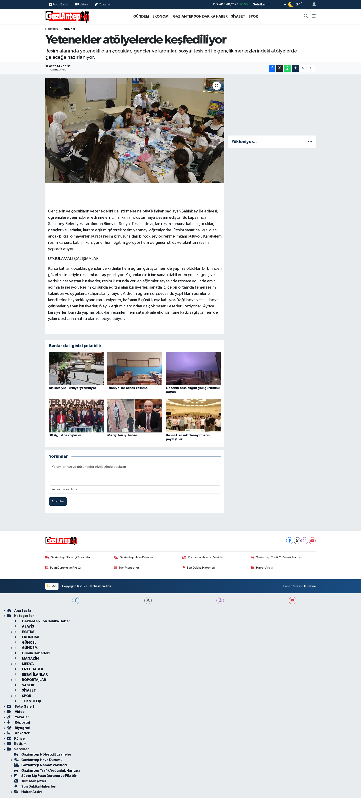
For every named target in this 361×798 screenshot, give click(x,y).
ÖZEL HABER (32, 669)
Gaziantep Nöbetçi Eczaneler (71, 557)
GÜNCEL (70, 29)
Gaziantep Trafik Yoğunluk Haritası (279, 557)
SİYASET (238, 16)
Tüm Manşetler (129, 567)
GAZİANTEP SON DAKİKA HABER (200, 16)
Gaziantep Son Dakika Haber (45, 621)
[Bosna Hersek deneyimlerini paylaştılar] (193, 416)
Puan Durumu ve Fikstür (65, 567)
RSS (54, 586)
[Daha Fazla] (295, 68)
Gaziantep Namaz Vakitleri (206, 557)
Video (84, 4)
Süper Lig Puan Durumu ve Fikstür (49, 776)
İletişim (20, 744)
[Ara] (306, 16)
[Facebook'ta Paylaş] (272, 68)
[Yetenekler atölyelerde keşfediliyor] (134, 130)
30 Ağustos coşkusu (65, 435)
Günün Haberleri (35, 653)
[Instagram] (304, 540)
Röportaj (22, 722)
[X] (297, 540)
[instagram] (220, 600)
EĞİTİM (27, 632)
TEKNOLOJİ (31, 701)
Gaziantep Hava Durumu (136, 557)
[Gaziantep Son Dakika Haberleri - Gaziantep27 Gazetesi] (67, 16)
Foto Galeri (60, 4)
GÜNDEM (141, 16)
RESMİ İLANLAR (34, 674)
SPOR (253, 16)
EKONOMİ (161, 16)
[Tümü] (310, 141)
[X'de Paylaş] (279, 68)
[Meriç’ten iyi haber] (134, 416)
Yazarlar (104, 4)
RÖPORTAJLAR (33, 680)
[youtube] (292, 600)
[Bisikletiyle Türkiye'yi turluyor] (76, 368)
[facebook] (75, 600)
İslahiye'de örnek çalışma (127, 388)
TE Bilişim (310, 586)
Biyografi (22, 728)
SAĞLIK (27, 685)
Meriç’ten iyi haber (122, 435)
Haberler (51, 29)
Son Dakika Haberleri (201, 567)
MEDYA (27, 664)
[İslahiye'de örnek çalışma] (134, 368)
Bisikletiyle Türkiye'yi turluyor (72, 388)
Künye (19, 738)
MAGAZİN (30, 658)
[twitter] (148, 600)
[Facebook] (289, 540)
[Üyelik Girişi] (312, 4)
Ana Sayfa (22, 610)
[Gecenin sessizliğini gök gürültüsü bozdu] (193, 368)
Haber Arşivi (264, 567)
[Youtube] (312, 540)
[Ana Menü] (314, 16)
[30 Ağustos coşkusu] (76, 416)
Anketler (22, 733)
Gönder (58, 501)
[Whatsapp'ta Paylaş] (287, 68)
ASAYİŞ (27, 626)
